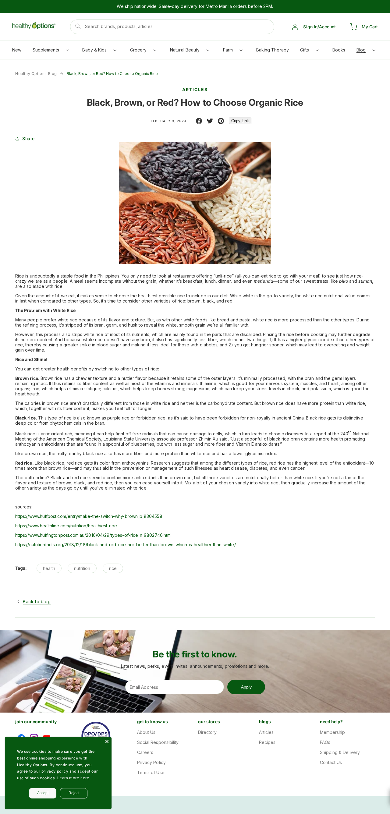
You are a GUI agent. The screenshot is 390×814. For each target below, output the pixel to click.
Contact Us (331, 762)
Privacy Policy (151, 762)
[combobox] (172, 26)
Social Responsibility (158, 742)
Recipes (267, 742)
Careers (145, 752)
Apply (246, 687)
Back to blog (37, 601)
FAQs (325, 742)
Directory (207, 732)
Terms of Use (151, 772)
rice (113, 568)
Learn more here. (74, 778)
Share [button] (28, 138)
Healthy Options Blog (36, 73)
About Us (146, 732)
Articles (266, 732)
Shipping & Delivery (340, 752)
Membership (332, 732)
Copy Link (240, 121)
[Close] (107, 741)
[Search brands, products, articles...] (78, 26)
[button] (50, 51)
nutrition (82, 568)
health (49, 568)
